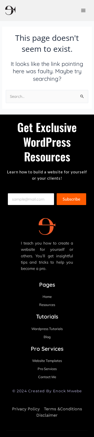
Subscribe (71, 199)
